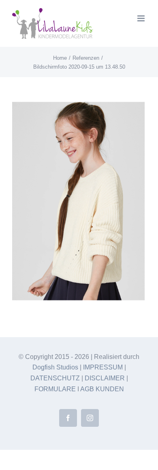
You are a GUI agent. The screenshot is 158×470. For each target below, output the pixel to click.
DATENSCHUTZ (55, 378)
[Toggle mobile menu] (141, 18)
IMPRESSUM (103, 367)
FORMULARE (55, 389)
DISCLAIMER (105, 378)
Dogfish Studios (55, 367)
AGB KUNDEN (102, 389)
